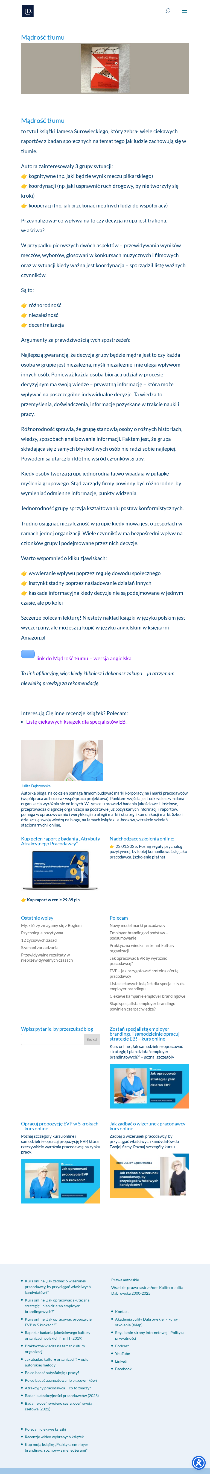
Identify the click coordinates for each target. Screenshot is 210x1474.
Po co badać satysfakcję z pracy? (52, 1372)
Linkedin (122, 1361)
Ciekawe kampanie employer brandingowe (147, 996)
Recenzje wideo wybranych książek (54, 1436)
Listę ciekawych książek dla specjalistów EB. (77, 721)
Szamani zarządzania (40, 947)
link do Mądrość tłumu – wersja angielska (84, 658)
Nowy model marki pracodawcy (137, 925)
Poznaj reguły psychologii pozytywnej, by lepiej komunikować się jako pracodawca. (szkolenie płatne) (148, 851)
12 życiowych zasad (39, 940)
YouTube (122, 1353)
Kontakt (122, 1311)
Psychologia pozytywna (42, 932)
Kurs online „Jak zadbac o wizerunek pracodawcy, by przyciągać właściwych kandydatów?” (58, 1287)
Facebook (123, 1368)
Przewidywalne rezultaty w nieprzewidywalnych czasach (47, 957)
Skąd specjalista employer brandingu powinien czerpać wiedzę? (142, 1006)
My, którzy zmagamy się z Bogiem (51, 925)
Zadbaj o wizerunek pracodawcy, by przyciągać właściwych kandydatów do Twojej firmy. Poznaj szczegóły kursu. (144, 1141)
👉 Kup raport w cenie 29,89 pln (51, 899)
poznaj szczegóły (159, 1056)
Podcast (122, 1346)
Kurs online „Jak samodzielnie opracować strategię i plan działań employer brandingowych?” (146, 1051)
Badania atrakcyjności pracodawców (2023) (62, 1395)
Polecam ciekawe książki (46, 1429)
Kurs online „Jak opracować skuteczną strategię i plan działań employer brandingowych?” (57, 1306)
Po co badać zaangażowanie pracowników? (61, 1380)
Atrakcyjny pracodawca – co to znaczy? (58, 1388)
